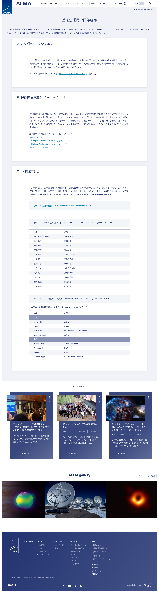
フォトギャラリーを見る (147, 476)
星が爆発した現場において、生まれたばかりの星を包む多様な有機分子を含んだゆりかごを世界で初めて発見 (130, 427)
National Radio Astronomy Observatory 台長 (49, 144)
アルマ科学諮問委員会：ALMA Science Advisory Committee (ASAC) (62, 206)
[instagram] (125, 3)
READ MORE (24, 453)
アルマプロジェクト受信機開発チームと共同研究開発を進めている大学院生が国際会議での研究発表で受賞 (31, 427)
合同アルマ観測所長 (39, 148)
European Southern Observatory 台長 (46, 141)
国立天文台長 (36, 137)
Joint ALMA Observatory (134, 585)
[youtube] (120, 3)
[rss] (80, 586)
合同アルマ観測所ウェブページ (72, 74)
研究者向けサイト (97, 3)
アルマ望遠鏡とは (28, 541)
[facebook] (111, 3)
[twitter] (115, 3)
